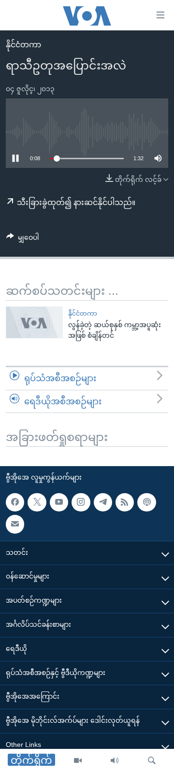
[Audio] (114, 761)
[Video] (77, 761)
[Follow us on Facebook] (15, 502)
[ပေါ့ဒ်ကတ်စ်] (146, 502)
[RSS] (125, 502)
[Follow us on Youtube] (59, 502)
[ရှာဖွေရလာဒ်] (151, 761)
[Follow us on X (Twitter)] (37, 502)
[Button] (22, 239)
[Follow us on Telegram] (103, 502)
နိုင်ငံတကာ (23, 45)
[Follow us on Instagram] (81, 502)
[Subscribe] (15, 524)
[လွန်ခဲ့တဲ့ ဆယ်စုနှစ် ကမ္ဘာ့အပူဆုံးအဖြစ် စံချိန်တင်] (34, 322)
